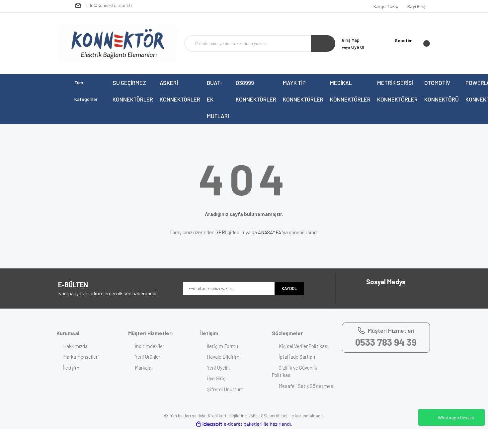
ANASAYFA (269, 232)
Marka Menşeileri (81, 357)
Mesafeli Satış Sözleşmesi (307, 386)
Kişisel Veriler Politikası (303, 346)
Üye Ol (353, 47)
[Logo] (118, 43)
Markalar (144, 368)
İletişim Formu (222, 346)
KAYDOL (289, 288)
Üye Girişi (217, 378)
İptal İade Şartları (297, 357)
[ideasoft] (209, 424)
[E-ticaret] (243, 424)
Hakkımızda (75, 346)
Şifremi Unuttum (225, 389)
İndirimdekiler (149, 346)
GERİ (220, 232)
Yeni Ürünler (147, 357)
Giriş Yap (351, 40)
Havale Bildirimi (224, 357)
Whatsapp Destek (456, 417)
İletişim (71, 368)
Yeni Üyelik (218, 368)
